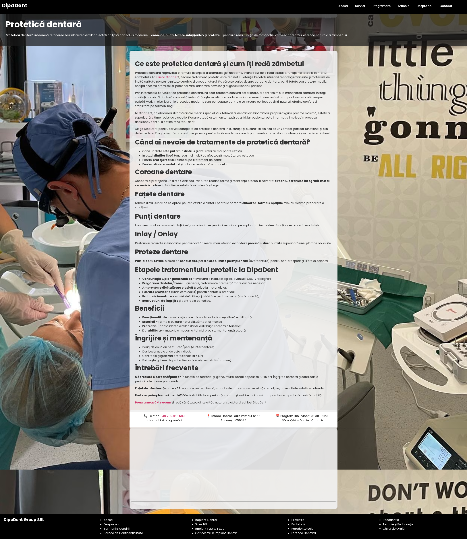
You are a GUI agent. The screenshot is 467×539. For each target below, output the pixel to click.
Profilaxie (297, 520)
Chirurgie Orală (394, 529)
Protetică (298, 524)
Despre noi (424, 6)
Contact (446, 6)
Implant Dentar (206, 520)
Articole (403, 6)
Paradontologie (302, 529)
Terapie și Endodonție (398, 524)
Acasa (108, 520)
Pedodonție (391, 520)
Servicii (360, 6)
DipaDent (14, 5)
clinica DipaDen (166, 77)
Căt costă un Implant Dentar (216, 533)
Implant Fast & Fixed (209, 529)
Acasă (343, 6)
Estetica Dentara (303, 533)
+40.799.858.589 (172, 416)
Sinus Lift (201, 524)
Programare (382, 6)
